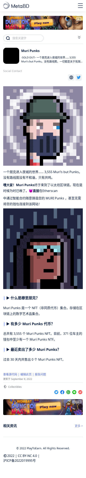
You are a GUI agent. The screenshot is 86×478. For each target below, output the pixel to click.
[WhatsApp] (69, 391)
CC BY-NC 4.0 (27, 456)
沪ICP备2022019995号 (19, 460)
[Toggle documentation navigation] (79, 37)
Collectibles (15, 387)
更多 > (79, 426)
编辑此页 (26, 374)
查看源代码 (10, 374)
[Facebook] (63, 391)
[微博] (80, 391)
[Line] (75, 391)
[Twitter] (57, 391)
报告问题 (40, 374)
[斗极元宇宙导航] (16, 5)
